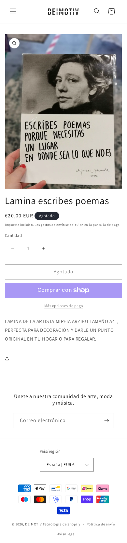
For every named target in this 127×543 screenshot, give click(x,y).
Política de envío (101, 524)
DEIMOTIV (33, 524)
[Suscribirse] (106, 420)
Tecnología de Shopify (61, 524)
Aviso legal (66, 534)
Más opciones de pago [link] (63, 305)
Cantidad (13, 235)
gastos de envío (53, 225)
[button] (13, 11)
